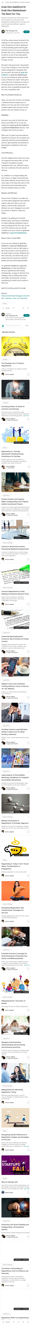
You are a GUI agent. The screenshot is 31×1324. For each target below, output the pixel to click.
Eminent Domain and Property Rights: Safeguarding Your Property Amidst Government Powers (14, 501)
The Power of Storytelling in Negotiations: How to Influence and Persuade (14, 1271)
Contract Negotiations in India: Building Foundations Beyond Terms (15, 593)
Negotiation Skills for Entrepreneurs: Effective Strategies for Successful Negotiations (15, 1318)
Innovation (5, 402)
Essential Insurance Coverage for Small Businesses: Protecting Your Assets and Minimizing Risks (14, 956)
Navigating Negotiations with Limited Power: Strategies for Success (12, 910)
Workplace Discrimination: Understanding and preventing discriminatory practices (13, 1044)
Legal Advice (6, 495)
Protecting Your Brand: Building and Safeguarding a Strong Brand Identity (15, 1227)
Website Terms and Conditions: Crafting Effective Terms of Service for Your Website (15, 686)
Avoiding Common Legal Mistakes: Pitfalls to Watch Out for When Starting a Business (14, 732)
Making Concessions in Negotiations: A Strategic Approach (15, 822)
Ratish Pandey (9, 1192)
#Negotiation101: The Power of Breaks (13, 1002)
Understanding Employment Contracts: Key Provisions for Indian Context (15, 639)
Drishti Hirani (11, 468)
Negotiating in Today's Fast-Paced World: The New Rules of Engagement (15, 866)
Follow (26, 31)
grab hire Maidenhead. (19, 233)
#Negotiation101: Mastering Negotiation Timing (12, 1091)
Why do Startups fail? (9, 1182)
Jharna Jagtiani (9, 374)
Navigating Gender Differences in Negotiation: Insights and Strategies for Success (15, 1137)
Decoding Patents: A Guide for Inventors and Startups (13, 408)
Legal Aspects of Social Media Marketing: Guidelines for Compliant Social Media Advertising (15, 777)
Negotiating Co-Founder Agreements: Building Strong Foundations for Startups (12, 454)
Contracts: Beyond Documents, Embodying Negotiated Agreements (15, 548)
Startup (4, 303)
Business (5, 359)
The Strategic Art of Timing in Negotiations (12, 364)
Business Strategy (7, 542)
